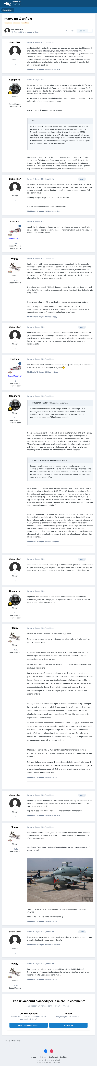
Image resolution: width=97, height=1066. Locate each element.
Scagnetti (14, 79)
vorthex (14, 221)
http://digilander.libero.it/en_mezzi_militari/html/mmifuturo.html (56, 51)
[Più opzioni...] (90, 42)
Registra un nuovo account (28, 1025)
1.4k (15, 102)
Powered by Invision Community (48, 1062)
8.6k (16, 280)
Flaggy (14, 258)
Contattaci (53, 1057)
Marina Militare (33, 32)
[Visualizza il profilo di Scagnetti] (15, 88)
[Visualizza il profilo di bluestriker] (7, 31)
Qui (28, 88)
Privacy (43, 1057)
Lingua (34, 1057)
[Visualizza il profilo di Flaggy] (15, 267)
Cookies (63, 1057)
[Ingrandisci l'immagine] (63, 367)
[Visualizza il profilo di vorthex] (15, 230)
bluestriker (18, 29)
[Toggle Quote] (31, 121)
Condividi (69, 31)
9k (16, 243)
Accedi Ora (68, 1025)
